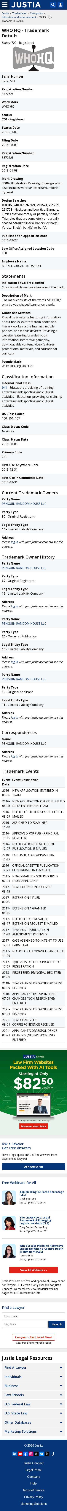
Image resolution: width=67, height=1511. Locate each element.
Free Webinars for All (19, 1183)
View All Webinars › (33, 1270)
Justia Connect (33, 1463)
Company (33, 1476)
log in (14, 542)
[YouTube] (20, 1454)
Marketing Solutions (20, 1431)
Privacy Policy (33, 1497)
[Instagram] (31, 1454)
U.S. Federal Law (17, 1404)
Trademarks (19, 13)
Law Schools (14, 1395)
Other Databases (17, 1422)
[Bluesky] (41, 1454)
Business (11, 1385)
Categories (36, 13)
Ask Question (33, 1166)
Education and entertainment (19, 17)
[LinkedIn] (14, 1454)
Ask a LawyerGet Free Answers (16, 1146)
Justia (5, 13)
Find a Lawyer (13, 1307)
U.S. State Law (15, 1413)
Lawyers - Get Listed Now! (33, 1337)
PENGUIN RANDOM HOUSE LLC (24, 504)
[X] (47, 1454)
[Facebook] (25, 1454)
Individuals (13, 1376)
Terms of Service (33, 1490)
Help (33, 1483)
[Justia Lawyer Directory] (52, 1454)
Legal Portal (33, 1470)
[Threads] (36, 1454)
